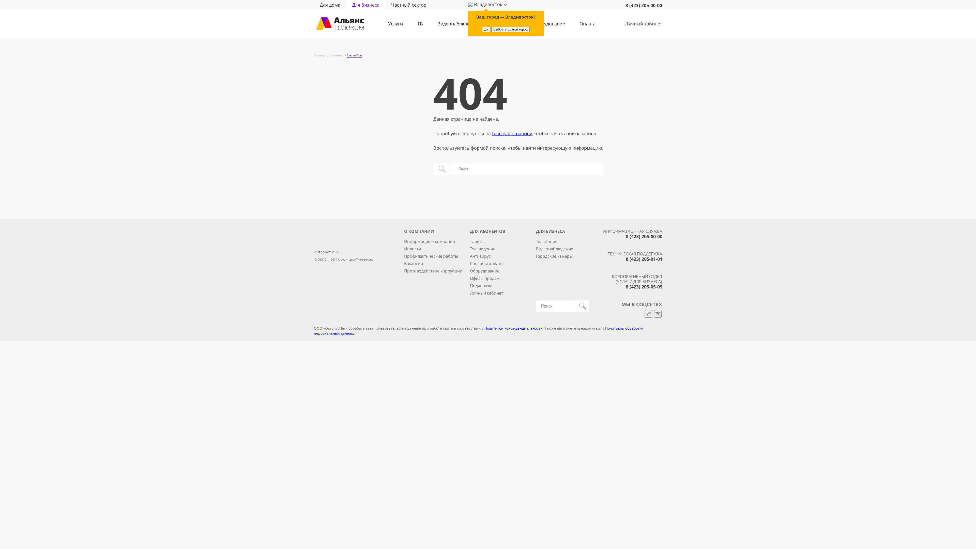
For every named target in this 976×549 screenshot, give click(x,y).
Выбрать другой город (510, 29)
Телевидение (482, 248)
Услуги (395, 23)
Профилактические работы (431, 256)
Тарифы (477, 241)
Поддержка (481, 285)
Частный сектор (408, 5)
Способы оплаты (486, 263)
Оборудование (548, 23)
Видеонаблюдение (458, 23)
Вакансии (413, 263)
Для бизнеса (365, 5)
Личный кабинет (643, 23)
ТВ (420, 23)
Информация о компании (429, 241)
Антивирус (480, 256)
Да (486, 29)
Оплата (588, 23)
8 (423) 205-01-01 (644, 259)
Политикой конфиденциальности (513, 328)
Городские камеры (554, 256)
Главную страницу (512, 133)
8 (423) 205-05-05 (644, 287)
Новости (412, 248)
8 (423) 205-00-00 (644, 5)
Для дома (330, 5)
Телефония (546, 241)
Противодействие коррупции (433, 270)
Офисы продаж (485, 278)
